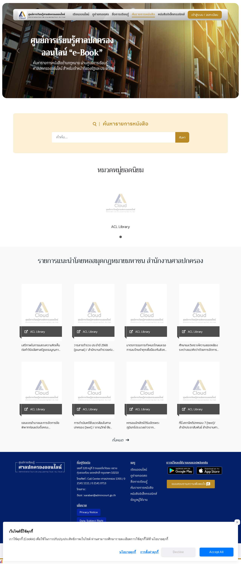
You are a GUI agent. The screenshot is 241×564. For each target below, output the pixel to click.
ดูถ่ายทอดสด (100, 14)
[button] (18, 50)
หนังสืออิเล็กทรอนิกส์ (171, 14)
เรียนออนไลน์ (81, 14)
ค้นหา (182, 137)
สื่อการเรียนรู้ (120, 14)
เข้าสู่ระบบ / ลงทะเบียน (204, 14)
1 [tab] (120, 235)
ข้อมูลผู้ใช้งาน (139, 499)
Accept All (216, 552)
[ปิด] (237, 522)
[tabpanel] (120, 208)
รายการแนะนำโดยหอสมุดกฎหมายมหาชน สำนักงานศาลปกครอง (120, 261)
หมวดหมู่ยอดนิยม (121, 170)
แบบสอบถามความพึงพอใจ (189, 484)
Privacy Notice (89, 512)
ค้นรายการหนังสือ (143, 14)
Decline (178, 552)
